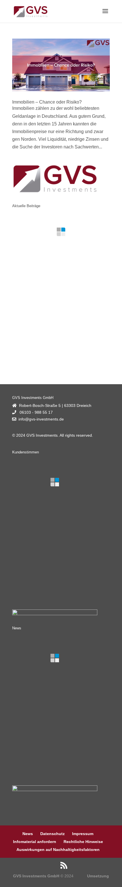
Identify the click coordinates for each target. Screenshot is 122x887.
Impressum (82, 833)
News (27, 833)
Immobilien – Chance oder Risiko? (47, 102)
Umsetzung (98, 876)
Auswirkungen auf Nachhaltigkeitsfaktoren (58, 849)
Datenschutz (52, 833)
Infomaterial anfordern (34, 841)
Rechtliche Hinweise (83, 841)
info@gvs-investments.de (41, 419)
